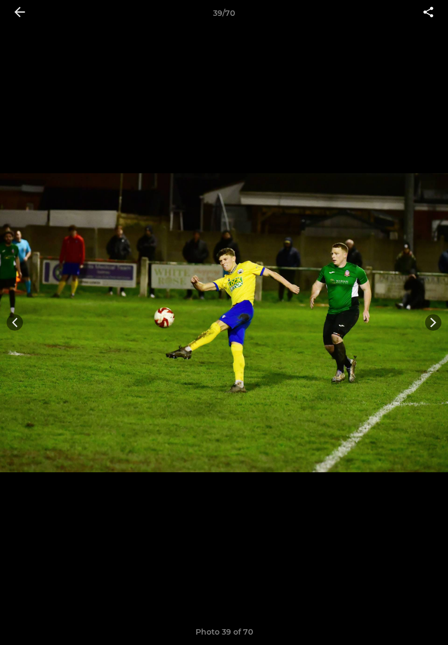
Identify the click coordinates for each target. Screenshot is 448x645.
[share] (428, 13)
